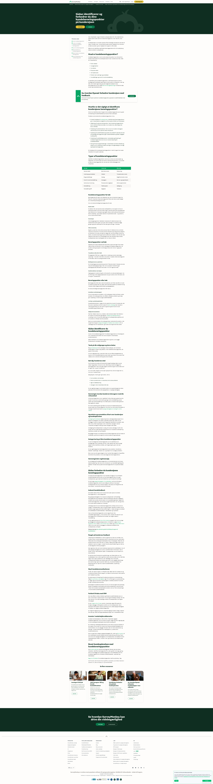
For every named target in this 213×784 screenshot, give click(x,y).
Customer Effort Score (119, 523)
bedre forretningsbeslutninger (108, 85)
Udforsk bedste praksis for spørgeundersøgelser (84, 4)
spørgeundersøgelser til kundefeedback (103, 481)
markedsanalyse (94, 347)
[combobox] (71, 767)
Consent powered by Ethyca (206, 782)
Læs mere (90, 26)
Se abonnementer (111, 724)
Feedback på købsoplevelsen (113, 315)
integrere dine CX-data (97, 603)
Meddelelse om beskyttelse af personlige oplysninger (194, 776)
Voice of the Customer (105, 520)
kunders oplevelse (94, 649)
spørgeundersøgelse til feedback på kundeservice (109, 322)
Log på (132, 1)
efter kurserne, (120, 633)
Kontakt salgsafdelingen (126, 1)
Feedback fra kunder (99, 4)
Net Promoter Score (104, 523)
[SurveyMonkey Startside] (75, 2)
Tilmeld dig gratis (139, 1)
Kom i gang (80, 26)
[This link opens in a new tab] (132, 768)
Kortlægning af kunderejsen (94, 419)
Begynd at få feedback (93, 658)
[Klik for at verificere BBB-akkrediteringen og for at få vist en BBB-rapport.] (93, 780)
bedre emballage (111, 305)
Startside (71, 4)
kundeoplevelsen (104, 119)
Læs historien (131, 96)
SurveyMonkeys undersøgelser (97, 579)
